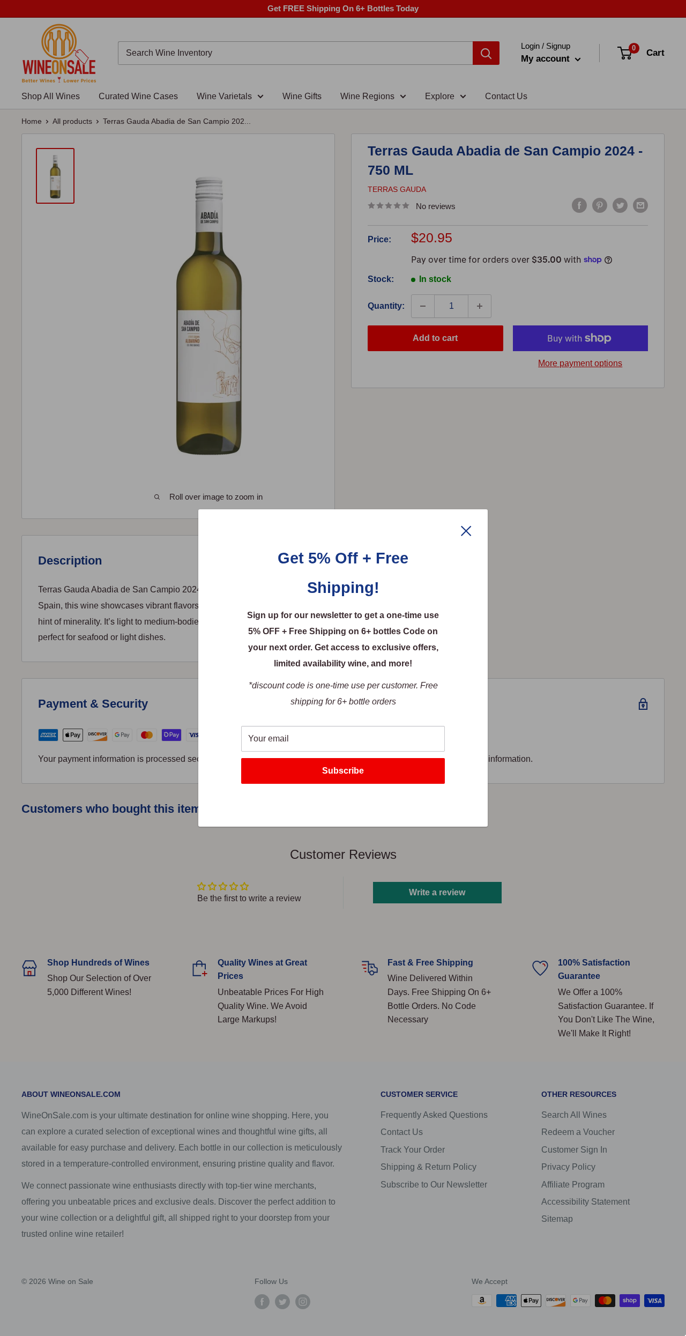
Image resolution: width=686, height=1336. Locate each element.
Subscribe (343, 770)
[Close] (466, 530)
